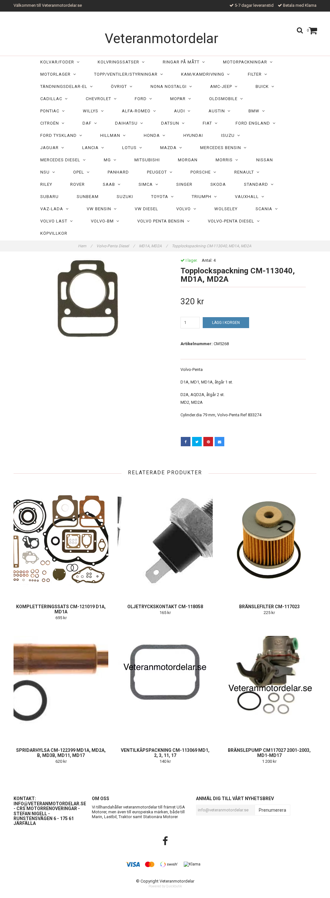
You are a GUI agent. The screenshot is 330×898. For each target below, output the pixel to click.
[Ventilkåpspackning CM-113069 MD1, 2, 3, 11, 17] (165, 683)
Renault (245, 172)
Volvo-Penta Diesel (232, 221)
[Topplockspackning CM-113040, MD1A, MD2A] (87, 298)
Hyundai (193, 135)
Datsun (171, 123)
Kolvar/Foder (58, 62)
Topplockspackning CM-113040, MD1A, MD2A (212, 246)
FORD (142, 98)
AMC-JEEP (222, 86)
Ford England (254, 123)
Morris (225, 159)
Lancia (91, 147)
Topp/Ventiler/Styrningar (127, 74)
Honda (153, 135)
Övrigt (120, 86)
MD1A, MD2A (153, 246)
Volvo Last (55, 221)
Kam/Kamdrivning (204, 74)
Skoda (218, 184)
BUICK (263, 86)
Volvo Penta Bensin (162, 221)
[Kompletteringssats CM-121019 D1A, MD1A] (61, 539)
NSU (46, 172)
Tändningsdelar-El (65, 86)
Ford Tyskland (59, 135)
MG (108, 159)
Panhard (118, 172)
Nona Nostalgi (169, 86)
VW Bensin (100, 208)
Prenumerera (272, 810)
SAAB (110, 184)
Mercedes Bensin (222, 147)
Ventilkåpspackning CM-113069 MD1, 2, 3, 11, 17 (165, 753)
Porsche (201, 172)
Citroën (51, 123)
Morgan (188, 159)
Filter (256, 74)
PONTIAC (51, 111)
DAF (88, 123)
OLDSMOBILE (224, 98)
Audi (181, 111)
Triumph (203, 196)
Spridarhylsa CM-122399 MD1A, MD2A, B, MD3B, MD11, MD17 (61, 753)
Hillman (111, 135)
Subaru (49, 196)
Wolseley (226, 208)
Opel (80, 172)
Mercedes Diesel (61, 159)
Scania (265, 208)
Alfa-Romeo (137, 111)
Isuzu (229, 135)
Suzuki (125, 196)
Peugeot (158, 172)
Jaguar (50, 147)
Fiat (209, 123)
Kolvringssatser (120, 62)
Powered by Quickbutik (165, 886)
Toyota (161, 196)
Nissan (264, 159)
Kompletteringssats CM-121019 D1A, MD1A (61, 609)
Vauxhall (248, 196)
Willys (92, 111)
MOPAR (179, 98)
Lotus (130, 147)
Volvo (184, 208)
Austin (218, 111)
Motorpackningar (246, 62)
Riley (46, 184)
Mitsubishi (147, 159)
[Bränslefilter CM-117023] (269, 539)
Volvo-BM (103, 221)
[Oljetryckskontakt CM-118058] (165, 539)
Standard (257, 184)
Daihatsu (127, 123)
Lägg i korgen (226, 322)
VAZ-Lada (53, 208)
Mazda (169, 147)
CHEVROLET (100, 98)
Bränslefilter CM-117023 (269, 606)
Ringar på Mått (182, 62)
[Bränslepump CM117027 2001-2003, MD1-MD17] (269, 683)
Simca (147, 184)
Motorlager (56, 74)
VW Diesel (146, 208)
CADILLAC (52, 98)
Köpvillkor (53, 233)
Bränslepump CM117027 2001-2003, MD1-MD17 (269, 753)
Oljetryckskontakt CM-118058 (165, 606)
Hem (85, 246)
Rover (77, 184)
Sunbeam (88, 196)
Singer (184, 184)
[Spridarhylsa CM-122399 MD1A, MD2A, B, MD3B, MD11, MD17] (61, 683)
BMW (255, 111)
